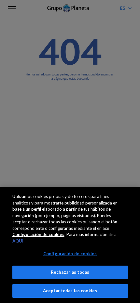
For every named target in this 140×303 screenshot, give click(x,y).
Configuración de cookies (70, 253)
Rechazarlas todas (70, 272)
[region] (70, 245)
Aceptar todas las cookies (70, 290)
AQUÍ (17, 241)
